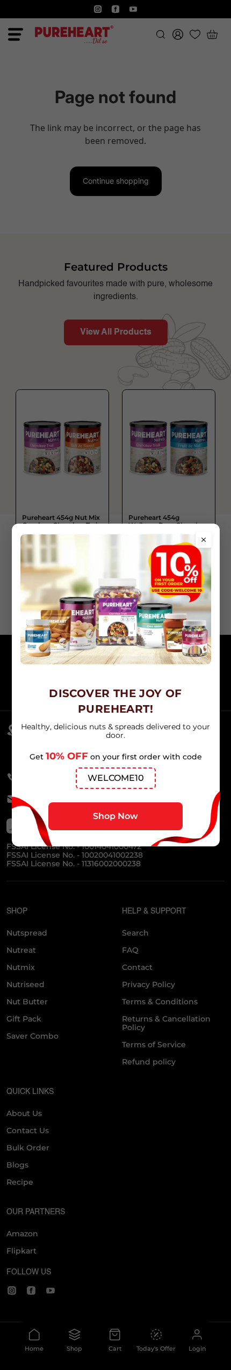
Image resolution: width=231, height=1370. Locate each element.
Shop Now (115, 816)
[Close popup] (204, 540)
